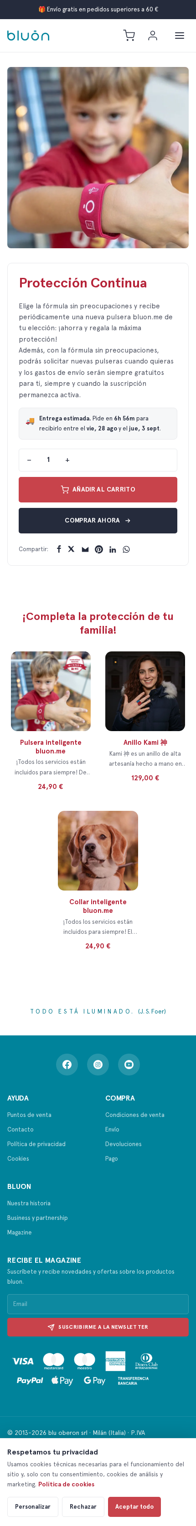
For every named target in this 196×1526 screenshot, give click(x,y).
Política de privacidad (36, 1144)
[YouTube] (129, 1064)
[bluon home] (28, 36)
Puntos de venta (29, 1114)
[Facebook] (67, 1064)
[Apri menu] (179, 35)
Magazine (19, 1232)
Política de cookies (66, 1484)
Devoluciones (123, 1144)
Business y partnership (37, 1217)
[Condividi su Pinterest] (99, 549)
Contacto (20, 1129)
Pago (111, 1158)
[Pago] (84, 1369)
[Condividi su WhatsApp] (126, 549)
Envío (112, 1129)
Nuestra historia (29, 1203)
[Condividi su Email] (85, 549)
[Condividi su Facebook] (58, 549)
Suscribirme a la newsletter (103, 1327)
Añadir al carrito (103, 489)
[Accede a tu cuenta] (153, 35)
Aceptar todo (134, 1506)
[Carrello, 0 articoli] (129, 35)
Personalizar (33, 1506)
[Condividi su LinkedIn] (112, 549)
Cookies (18, 1158)
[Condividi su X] (71, 549)
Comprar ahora (92, 520)
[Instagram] (98, 1064)
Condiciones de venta (135, 1114)
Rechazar (83, 1506)
